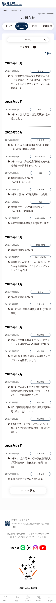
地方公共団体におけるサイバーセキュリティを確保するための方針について (30, 342)
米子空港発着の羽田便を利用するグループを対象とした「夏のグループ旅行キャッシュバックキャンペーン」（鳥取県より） (30, 81)
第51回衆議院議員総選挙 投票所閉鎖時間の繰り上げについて (31, 409)
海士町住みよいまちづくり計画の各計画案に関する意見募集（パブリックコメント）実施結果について (30, 391)
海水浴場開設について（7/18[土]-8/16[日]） (22, 180)
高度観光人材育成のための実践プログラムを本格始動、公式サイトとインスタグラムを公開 (30, 266)
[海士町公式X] (29, 547)
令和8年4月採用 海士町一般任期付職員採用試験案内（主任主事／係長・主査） (31, 462)
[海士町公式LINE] (23, 547)
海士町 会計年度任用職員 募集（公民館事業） (31, 311)
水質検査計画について (22, 297)
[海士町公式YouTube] (42, 547)
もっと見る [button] (28, 490)
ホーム (4, 11)
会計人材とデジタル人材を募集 (27, 479)
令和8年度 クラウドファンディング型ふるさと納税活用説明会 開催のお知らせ (30, 427)
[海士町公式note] (14, 548)
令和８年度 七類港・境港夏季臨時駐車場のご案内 (30, 116)
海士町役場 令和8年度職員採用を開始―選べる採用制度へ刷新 (30, 147)
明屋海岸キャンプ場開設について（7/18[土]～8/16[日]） (28, 208)
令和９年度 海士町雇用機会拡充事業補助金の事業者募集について (30, 163)
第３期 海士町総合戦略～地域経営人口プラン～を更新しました (30, 358)
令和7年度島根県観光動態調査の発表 (30, 223)
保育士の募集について (22, 249)
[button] (28, 40)
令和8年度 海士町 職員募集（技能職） (30, 194)
